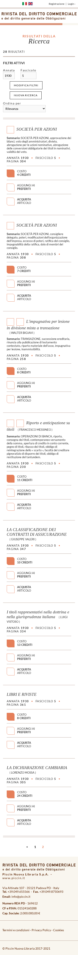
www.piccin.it (13, 878)
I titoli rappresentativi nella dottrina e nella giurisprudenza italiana (38, 614)
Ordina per (12, 103)
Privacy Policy (41, 930)
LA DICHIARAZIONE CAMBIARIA (37, 767)
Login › (71, 3)
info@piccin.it (20, 896)
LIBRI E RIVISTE (22, 694)
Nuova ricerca (25, 95)
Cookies (58, 930)
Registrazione (56, 3)
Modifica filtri (26, 85)
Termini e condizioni (15, 930)
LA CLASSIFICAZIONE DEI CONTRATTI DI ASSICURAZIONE (37, 532)
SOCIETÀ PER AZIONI (36, 129)
